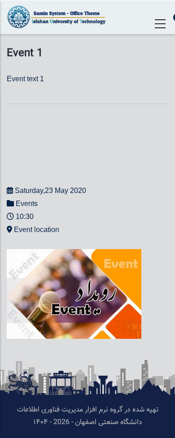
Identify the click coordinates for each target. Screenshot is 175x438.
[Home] (58, 16)
